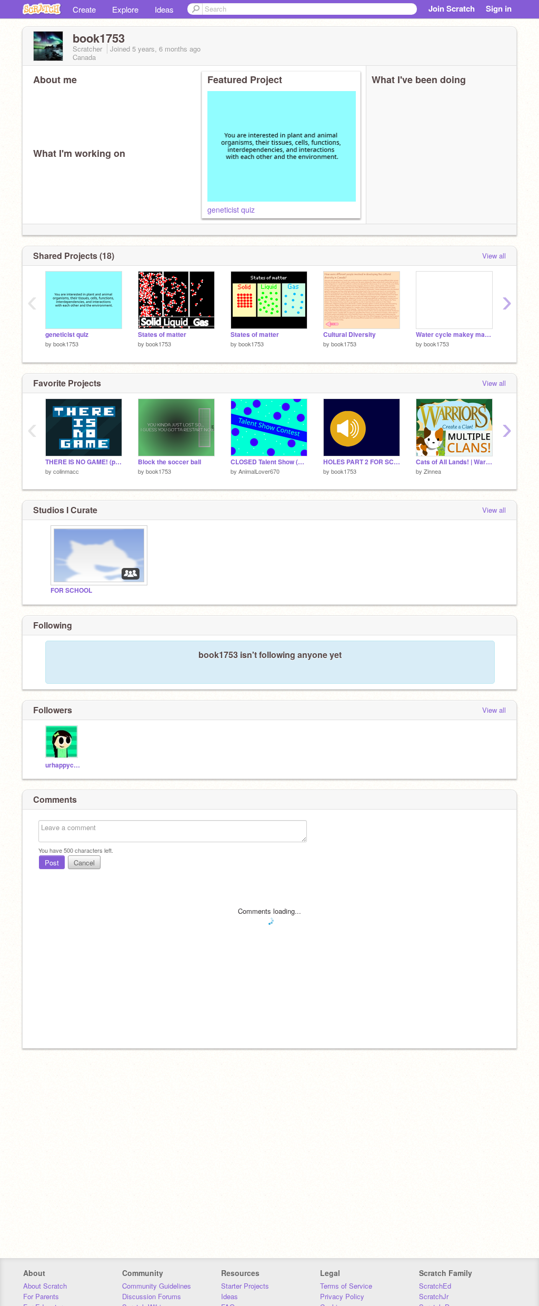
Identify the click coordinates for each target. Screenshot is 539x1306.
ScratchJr (433, 1296)
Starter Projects (245, 1286)
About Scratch (45, 1286)
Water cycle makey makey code (454, 334)
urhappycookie (63, 765)
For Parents (41, 1296)
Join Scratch (451, 8)
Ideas (164, 9)
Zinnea (432, 471)
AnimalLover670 (259, 471)
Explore (125, 9)
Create (84, 9)
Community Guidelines (156, 1286)
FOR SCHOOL (71, 590)
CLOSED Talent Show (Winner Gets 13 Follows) (269, 461)
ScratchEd (435, 1286)
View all (494, 256)
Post (52, 863)
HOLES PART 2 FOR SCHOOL (361, 461)
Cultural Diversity (349, 334)
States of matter (162, 334)
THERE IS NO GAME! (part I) (83, 461)
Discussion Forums (151, 1296)
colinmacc (66, 471)
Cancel (84, 863)
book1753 (65, 344)
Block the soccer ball (169, 461)
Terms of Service (346, 1286)
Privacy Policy (342, 1296)
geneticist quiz (231, 209)
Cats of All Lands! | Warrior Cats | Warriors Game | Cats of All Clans (454, 461)
